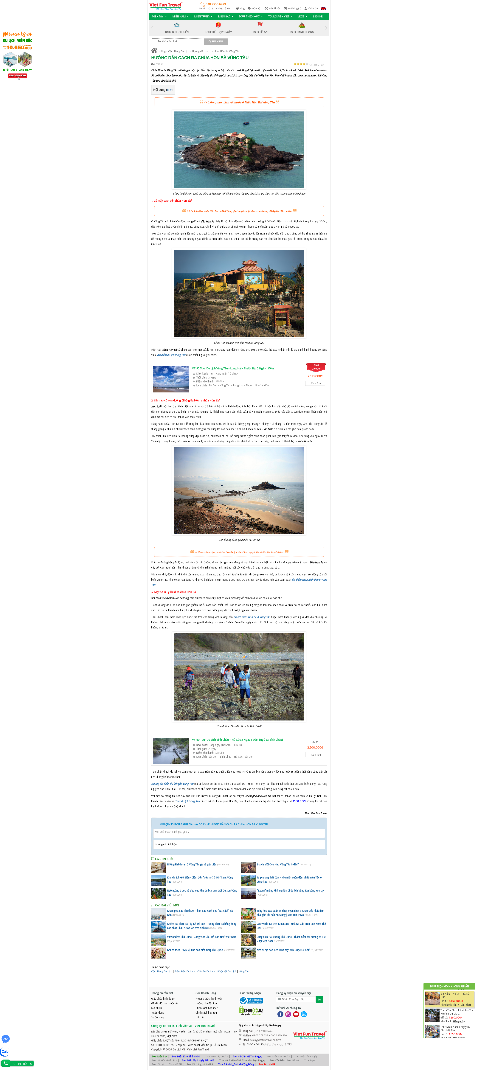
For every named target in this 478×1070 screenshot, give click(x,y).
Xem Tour (316, 383)
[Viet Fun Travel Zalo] (303, 1014)
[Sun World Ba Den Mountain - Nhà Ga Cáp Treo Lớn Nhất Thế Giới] (248, 927)
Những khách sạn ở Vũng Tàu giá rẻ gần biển (191, 864)
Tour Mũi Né (175, 1064)
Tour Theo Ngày (249, 16)
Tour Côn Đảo (277, 1060)
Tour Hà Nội (293, 1060)
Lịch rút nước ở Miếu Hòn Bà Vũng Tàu (249, 102)
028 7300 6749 (215, 4)
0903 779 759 (260, 1035)
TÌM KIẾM (217, 41)
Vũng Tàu (244, 971)
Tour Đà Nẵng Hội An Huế (200, 1064)
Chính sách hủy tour (206, 1012)
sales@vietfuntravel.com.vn (265, 1040)
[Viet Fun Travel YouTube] (295, 1014)
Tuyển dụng (157, 1012)
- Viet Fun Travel (199, 1049)
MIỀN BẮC (224, 16)
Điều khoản (274, 8)
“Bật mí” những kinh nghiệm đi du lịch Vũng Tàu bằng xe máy (290, 890)
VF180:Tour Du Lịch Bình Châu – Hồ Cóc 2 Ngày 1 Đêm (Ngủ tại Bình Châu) (237, 739)
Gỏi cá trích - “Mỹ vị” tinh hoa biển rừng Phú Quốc (195, 950)
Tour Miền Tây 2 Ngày (278, 1056)
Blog (242, 8)
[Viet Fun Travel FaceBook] (279, 1014)
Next (326, 28)
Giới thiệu (256, 8)
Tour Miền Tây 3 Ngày (306, 1056)
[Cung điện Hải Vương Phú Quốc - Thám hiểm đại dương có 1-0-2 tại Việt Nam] (248, 940)
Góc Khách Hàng (205, 993)
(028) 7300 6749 (263, 1031)
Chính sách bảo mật (206, 1008)
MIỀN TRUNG (201, 16)
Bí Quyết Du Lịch (226, 971)
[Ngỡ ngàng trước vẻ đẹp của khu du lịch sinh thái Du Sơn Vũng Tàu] (158, 893)
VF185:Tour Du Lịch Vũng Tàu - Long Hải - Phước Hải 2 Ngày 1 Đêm (233, 368)
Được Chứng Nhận (250, 993)
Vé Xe (301, 16)
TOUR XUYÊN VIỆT (278, 16)
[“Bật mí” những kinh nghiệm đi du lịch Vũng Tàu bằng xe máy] (248, 893)
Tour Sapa (309, 1060)
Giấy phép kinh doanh (163, 998)
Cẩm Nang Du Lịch (178, 51)
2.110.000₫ (315, 376)
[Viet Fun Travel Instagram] (287, 1014)
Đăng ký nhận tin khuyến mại (293, 993)
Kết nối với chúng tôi (288, 1008)
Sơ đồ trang (157, 1017)
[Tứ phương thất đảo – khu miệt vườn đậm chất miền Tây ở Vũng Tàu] (248, 880)
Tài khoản (313, 8)
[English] (323, 8)
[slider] (301, 64)
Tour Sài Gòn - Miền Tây (164, 1060)
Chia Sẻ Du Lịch (206, 971)
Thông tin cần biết (162, 993)
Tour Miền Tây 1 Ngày (216, 1056)
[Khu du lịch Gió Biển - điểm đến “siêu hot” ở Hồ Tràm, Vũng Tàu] (158, 880)
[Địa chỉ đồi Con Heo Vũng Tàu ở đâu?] (248, 867)
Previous (152, 28)
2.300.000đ (315, 747)
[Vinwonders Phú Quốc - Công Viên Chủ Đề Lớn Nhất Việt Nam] (158, 940)
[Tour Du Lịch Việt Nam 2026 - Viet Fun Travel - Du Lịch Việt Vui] (166, 5)
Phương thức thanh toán (208, 998)
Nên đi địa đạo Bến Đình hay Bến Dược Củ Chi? (283, 950)
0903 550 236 (279, 1035)
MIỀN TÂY (158, 16)
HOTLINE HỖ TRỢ (22, 1064)
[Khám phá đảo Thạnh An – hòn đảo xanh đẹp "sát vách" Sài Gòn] (158, 914)
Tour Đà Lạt (158, 1064)
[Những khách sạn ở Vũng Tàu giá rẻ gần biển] (158, 867)
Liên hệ (318, 16)
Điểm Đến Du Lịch (185, 971)
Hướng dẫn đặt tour (206, 1003)
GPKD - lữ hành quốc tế (164, 1003)
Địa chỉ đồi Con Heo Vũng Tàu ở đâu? (278, 864)
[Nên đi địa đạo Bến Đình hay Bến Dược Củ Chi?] (248, 953)
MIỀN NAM (179, 16)
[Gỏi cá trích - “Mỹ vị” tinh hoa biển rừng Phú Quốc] (158, 953)
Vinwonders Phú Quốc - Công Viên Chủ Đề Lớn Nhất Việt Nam (201, 937)
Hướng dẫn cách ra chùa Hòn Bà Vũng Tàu (215, 51)
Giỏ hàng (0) (294, 8)
